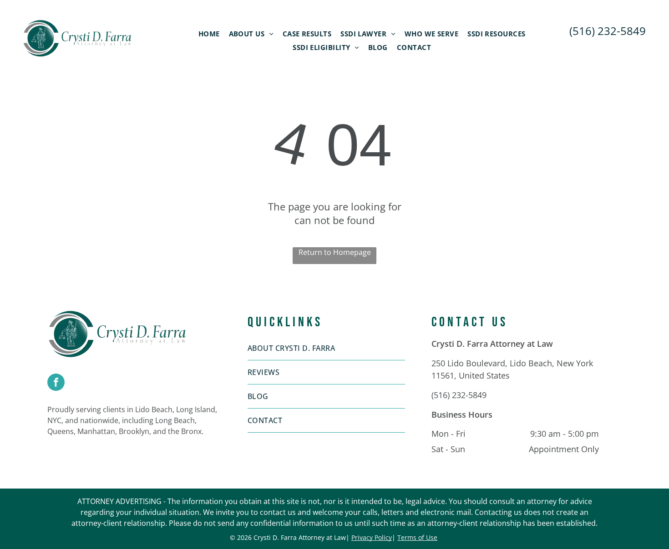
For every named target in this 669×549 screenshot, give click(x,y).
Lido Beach (153, 409)
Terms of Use (417, 537)
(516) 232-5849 (459, 394)
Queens (60, 431)
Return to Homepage (335, 252)
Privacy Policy (371, 537)
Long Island (195, 409)
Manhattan (96, 431)
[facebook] (56, 383)
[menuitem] (209, 33)
